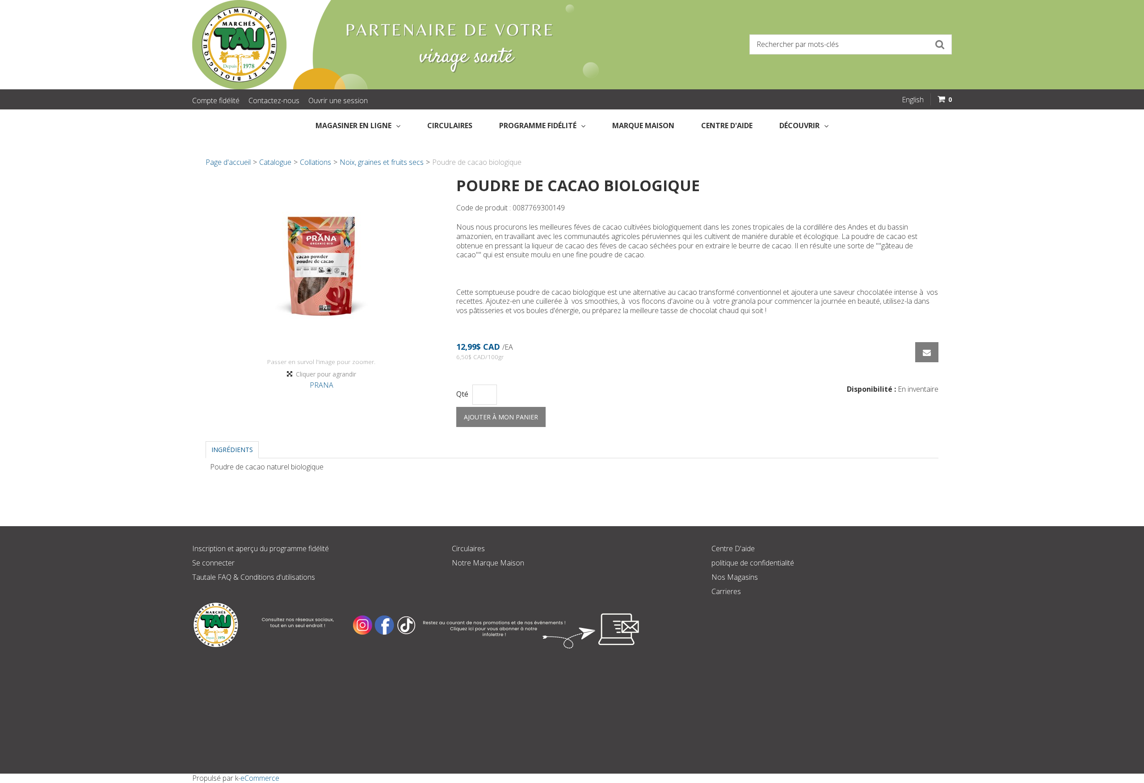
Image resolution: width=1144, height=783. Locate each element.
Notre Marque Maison (488, 563)
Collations (315, 162)
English (913, 100)
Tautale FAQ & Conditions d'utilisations (253, 577)
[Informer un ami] (926, 352)
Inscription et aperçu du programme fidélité (260, 548)
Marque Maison (643, 125)
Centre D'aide (733, 548)
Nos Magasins (734, 577)
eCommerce (259, 778)
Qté (462, 394)
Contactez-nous (273, 100)
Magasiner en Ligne (353, 125)
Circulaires (449, 125)
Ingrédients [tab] (232, 449)
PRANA (321, 385)
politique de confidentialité (752, 563)
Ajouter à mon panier (501, 417)
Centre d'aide (727, 125)
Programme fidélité (537, 125)
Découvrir (799, 125)
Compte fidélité (216, 100)
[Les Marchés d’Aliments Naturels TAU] (377, 44)
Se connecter (213, 563)
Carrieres (726, 591)
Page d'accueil (228, 162)
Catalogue (275, 162)
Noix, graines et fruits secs (382, 162)
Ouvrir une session (338, 100)
